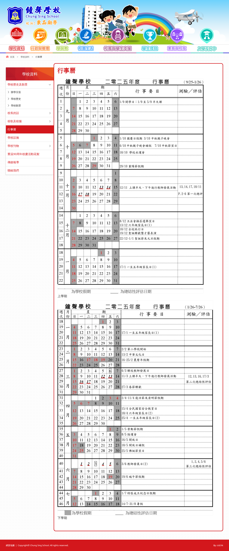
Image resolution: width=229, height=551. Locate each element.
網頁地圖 (10, 545)
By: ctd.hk (218, 545)
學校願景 (16, 105)
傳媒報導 (13, 162)
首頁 (12, 56)
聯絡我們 (13, 170)
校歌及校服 (15, 121)
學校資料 (25, 56)
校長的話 (13, 113)
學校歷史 (16, 98)
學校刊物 (13, 146)
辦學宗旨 (16, 92)
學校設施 (13, 137)
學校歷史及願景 (17, 84)
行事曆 (12, 129)
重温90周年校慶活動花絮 (23, 154)
